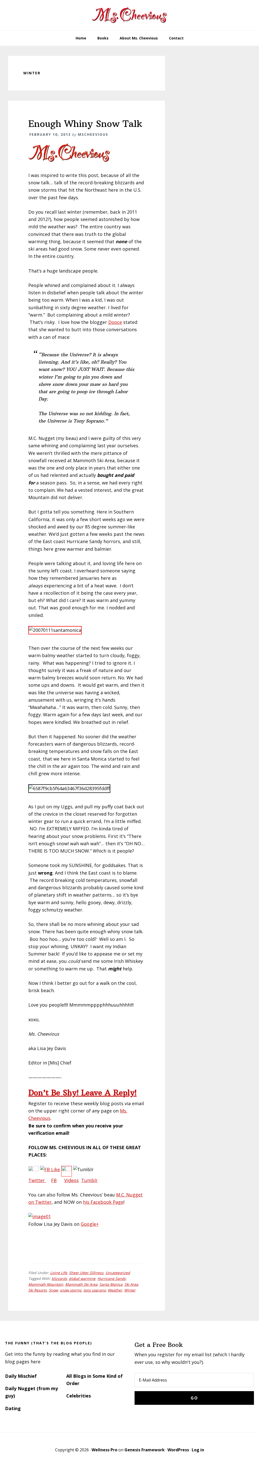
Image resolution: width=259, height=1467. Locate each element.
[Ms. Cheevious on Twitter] (33, 1169)
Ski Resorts (37, 1290)
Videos (71, 1180)
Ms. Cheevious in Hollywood (129, 15)
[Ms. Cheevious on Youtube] (66, 1169)
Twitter (37, 1180)
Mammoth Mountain (45, 1284)
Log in (198, 1450)
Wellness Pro (104, 1450)
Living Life (58, 1272)
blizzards (59, 1278)
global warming (82, 1278)
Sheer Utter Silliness (86, 1272)
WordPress (178, 1450)
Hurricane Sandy (111, 1278)
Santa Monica (110, 1284)
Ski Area (131, 1284)
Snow (53, 1290)
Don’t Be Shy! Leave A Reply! (82, 1092)
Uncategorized (117, 1272)
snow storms (70, 1290)
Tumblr (89, 1180)
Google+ (90, 1224)
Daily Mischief (21, 1376)
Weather (115, 1290)
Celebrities (78, 1396)
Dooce (115, 322)
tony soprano (94, 1290)
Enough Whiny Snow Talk (85, 123)
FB (54, 1180)
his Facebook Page (103, 1202)
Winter (130, 1290)
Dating (13, 1408)
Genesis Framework (144, 1450)
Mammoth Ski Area (81, 1284)
